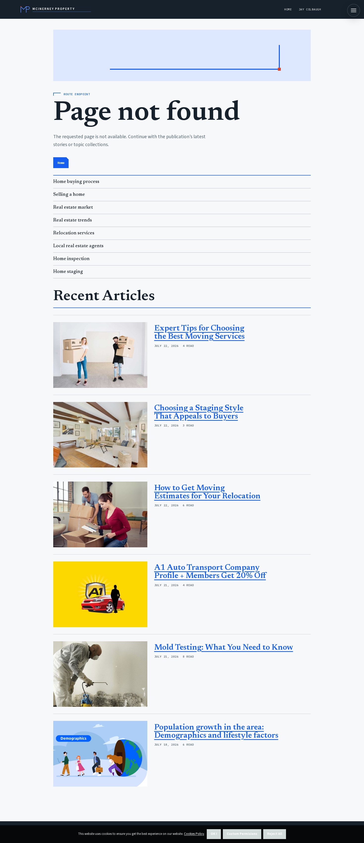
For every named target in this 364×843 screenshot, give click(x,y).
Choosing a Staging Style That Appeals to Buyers (198, 412)
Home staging (68, 271)
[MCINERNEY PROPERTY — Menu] (353, 10)
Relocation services (73, 233)
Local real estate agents (78, 246)
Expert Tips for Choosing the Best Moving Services (199, 333)
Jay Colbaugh (310, 9)
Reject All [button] (274, 834)
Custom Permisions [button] (242, 834)
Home (288, 9)
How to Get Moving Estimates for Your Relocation (207, 492)
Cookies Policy (194, 834)
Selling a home (69, 194)
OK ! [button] (214, 834)
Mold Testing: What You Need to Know (223, 648)
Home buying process (76, 181)
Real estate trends (72, 220)
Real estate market (73, 207)
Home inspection (71, 259)
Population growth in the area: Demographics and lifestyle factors (216, 732)
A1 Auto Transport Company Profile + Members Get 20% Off (210, 572)
